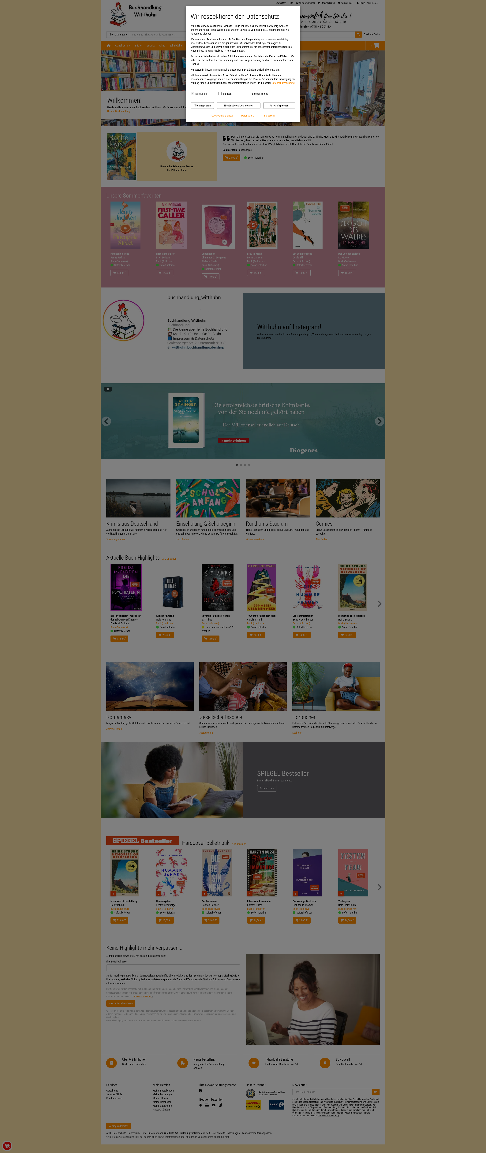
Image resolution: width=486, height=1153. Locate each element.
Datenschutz (247, 115)
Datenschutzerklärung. (283, 82)
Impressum (269, 115)
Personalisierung (259, 93)
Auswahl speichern (279, 105)
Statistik (227, 93)
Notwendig (201, 93)
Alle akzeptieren (202, 105)
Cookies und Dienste (222, 115)
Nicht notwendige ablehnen (238, 105)
